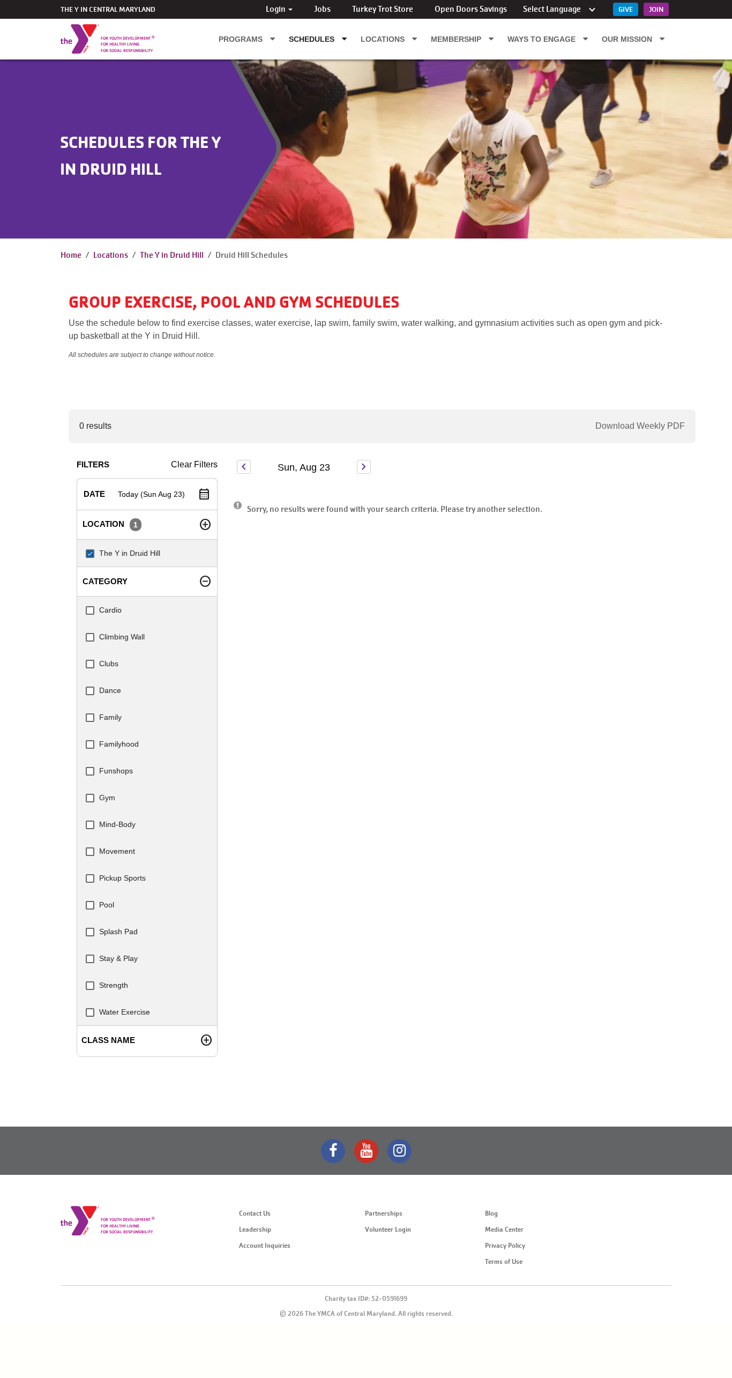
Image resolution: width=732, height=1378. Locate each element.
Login (276, 9)
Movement (117, 851)
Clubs (108, 663)
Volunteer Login (388, 1229)
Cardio (110, 610)
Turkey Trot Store (382, 9)
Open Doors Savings (471, 9)
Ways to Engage (542, 39)
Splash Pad (118, 931)
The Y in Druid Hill (172, 255)
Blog (491, 1213)
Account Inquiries (264, 1245)
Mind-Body (117, 824)
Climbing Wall (122, 636)
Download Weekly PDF (640, 425)
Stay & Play (118, 958)
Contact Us (255, 1213)
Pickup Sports (122, 878)
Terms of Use (503, 1261)
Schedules (313, 39)
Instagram (399, 1151)
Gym (107, 797)
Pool (106, 904)
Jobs (322, 9)
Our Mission (628, 39)
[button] (147, 494)
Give (625, 9)
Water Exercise (124, 1012)
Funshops (116, 770)
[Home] (80, 39)
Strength (113, 985)
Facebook (333, 1151)
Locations (384, 39)
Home (71, 255)
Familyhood (119, 744)
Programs (242, 39)
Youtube (366, 1151)
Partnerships (383, 1213)
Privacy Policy (505, 1245)
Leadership (255, 1229)
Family (110, 717)
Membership (457, 39)
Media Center (504, 1229)
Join (656, 9)
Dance (110, 690)
